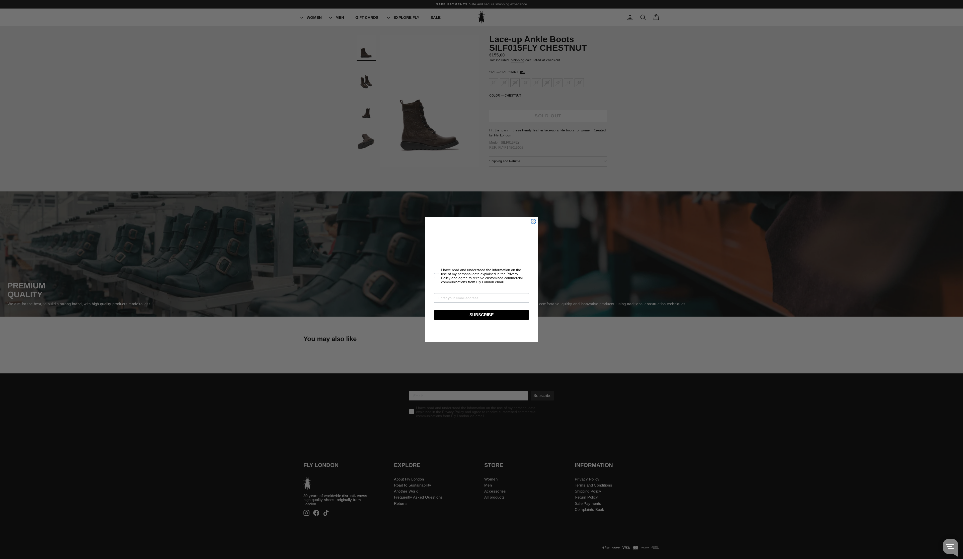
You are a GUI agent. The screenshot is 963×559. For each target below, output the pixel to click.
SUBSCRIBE (481, 315)
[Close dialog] (533, 221)
